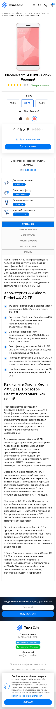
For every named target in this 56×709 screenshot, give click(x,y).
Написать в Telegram (28, 642)
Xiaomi (19, 13)
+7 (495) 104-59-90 (28, 637)
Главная (6, 13)
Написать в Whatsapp (29, 647)
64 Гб (41, 103)
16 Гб (13, 103)
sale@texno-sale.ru (28, 655)
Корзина (53, 4)
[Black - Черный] (20, 118)
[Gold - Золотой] (27, 118)
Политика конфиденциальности (28, 664)
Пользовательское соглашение (28, 669)
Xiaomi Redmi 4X (37, 13)
